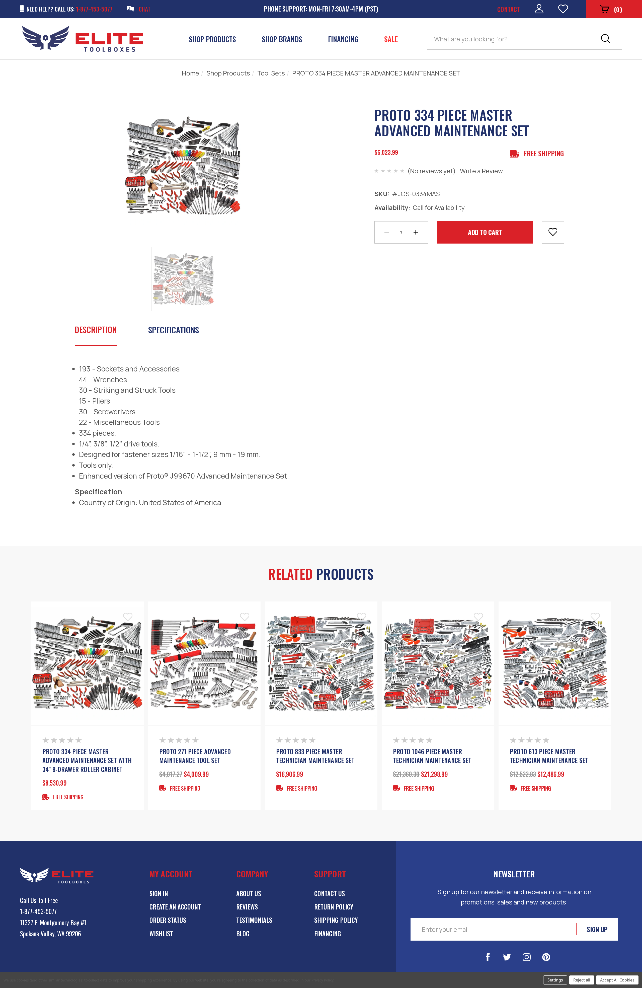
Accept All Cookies (617, 980)
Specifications (173, 330)
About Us (248, 893)
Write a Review (481, 171)
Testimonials (254, 920)
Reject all (581, 980)
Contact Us (329, 893)
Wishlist (161, 933)
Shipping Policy (336, 920)
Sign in (158, 893)
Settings (555, 980)
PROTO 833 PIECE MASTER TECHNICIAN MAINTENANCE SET (315, 756)
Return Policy (333, 906)
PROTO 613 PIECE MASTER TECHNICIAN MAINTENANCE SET (549, 756)
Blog (243, 933)
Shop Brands (282, 39)
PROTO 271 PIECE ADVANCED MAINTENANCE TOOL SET (195, 756)
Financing (343, 39)
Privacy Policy (322, 980)
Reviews (247, 906)
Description (96, 329)
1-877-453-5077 (38, 911)
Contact (508, 9)
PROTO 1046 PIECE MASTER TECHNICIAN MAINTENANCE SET (432, 756)
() (618, 9)
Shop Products (212, 39)
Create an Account (175, 906)
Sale (391, 39)
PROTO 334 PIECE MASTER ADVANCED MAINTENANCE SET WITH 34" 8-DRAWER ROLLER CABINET (87, 760)
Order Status (167, 920)
